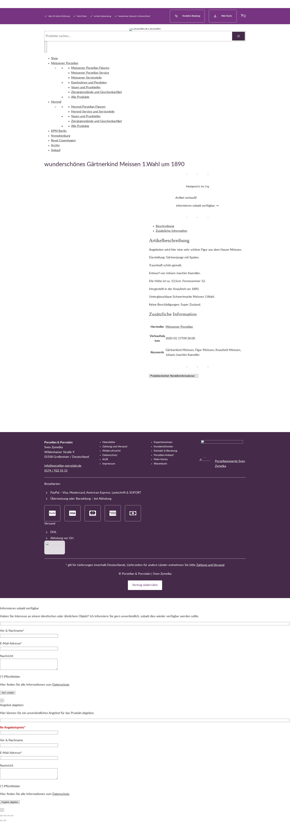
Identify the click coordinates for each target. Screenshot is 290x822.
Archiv (55, 145)
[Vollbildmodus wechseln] (5, 815)
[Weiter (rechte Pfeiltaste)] (5, 820)
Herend (56, 101)
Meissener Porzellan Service (90, 72)
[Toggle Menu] (45, 46)
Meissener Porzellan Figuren (90, 68)
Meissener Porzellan (64, 63)
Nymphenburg (60, 135)
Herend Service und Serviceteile (92, 111)
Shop (54, 58)
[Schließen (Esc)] (12, 815)
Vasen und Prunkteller (86, 87)
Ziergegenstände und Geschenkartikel (96, 92)
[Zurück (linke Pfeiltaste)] (1, 820)
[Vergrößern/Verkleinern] (1, 815)
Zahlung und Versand (210, 565)
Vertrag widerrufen (145, 585)
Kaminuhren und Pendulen (89, 82)
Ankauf (55, 150)
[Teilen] (8, 815)
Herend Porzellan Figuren (88, 106)
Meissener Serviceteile (86, 77)
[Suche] (238, 36)
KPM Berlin (58, 131)
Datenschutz (60, 684)
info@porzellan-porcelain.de (62, 465)
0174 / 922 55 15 (55, 470)
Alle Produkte (80, 97)
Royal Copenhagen (63, 140)
